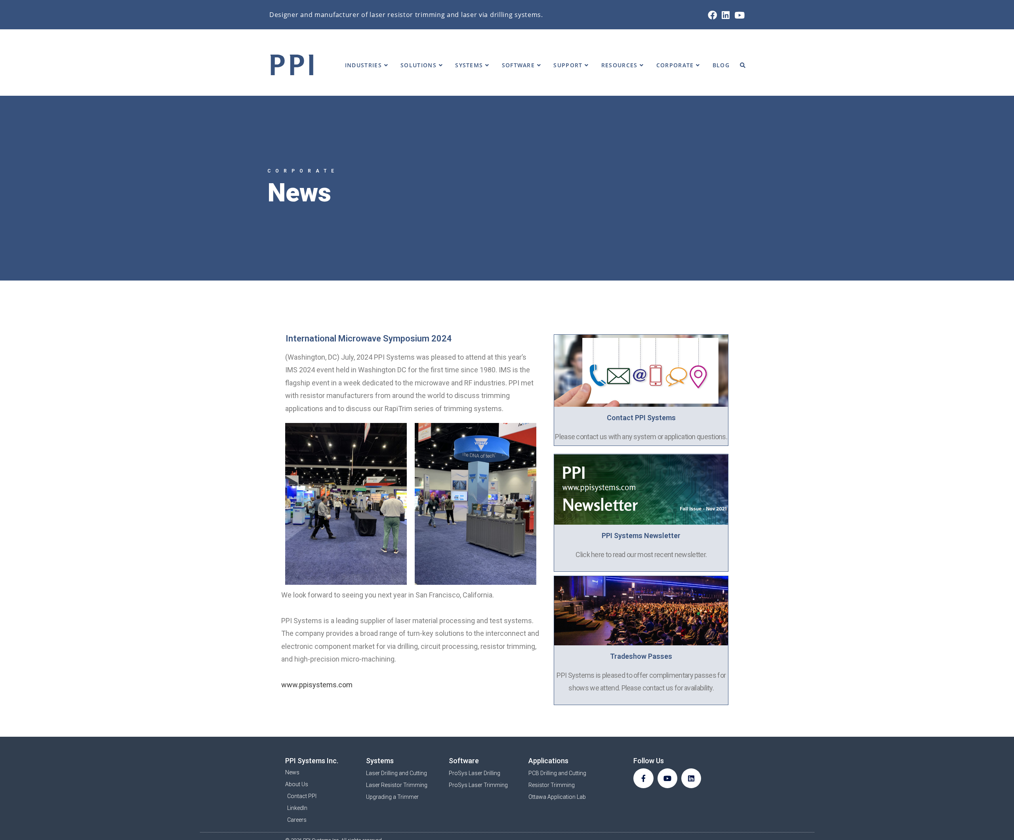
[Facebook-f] (643, 778)
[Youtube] (667, 778)
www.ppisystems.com (317, 685)
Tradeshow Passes (641, 656)
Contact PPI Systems (641, 417)
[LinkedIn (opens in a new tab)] (725, 15)
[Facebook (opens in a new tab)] (712, 15)
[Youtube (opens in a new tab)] (738, 15)
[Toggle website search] (743, 65)
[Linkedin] (691, 778)
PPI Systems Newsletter (641, 535)
